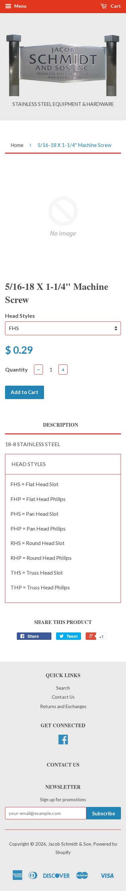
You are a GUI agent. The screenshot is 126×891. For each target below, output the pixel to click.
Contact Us (63, 697)
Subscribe (103, 813)
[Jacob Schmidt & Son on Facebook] (63, 741)
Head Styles (20, 315)
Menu (20, 6)
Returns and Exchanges (63, 706)
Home (17, 145)
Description (60, 424)
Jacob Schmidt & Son (69, 844)
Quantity (16, 369)
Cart (115, 6)
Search (63, 688)
